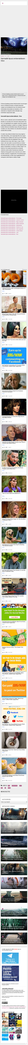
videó (8, 56)
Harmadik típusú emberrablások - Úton (9, 234)
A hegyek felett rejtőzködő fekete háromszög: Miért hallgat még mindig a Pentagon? (13, 843)
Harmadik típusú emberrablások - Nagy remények (12, 221)
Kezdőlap (2, 56)
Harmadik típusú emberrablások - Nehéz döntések (12, 223)
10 (2, 936)
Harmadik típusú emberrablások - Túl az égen (11, 218)
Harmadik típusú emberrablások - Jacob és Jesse (12, 220)
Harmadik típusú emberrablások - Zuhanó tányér (12, 230)
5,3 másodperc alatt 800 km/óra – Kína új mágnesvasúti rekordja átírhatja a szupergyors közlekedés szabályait (14, 912)
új (5, 56)
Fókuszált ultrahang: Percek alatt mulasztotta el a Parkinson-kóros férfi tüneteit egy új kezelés (13, 885)
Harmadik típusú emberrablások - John (9, 232)
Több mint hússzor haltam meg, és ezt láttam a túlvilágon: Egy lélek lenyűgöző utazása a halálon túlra (13, 829)
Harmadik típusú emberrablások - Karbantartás (11, 225)
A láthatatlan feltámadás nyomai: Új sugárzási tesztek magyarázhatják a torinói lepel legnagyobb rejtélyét (12, 940)
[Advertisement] (14, 21)
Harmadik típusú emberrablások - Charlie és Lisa (12, 227)
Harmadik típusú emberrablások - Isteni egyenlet (12, 229)
